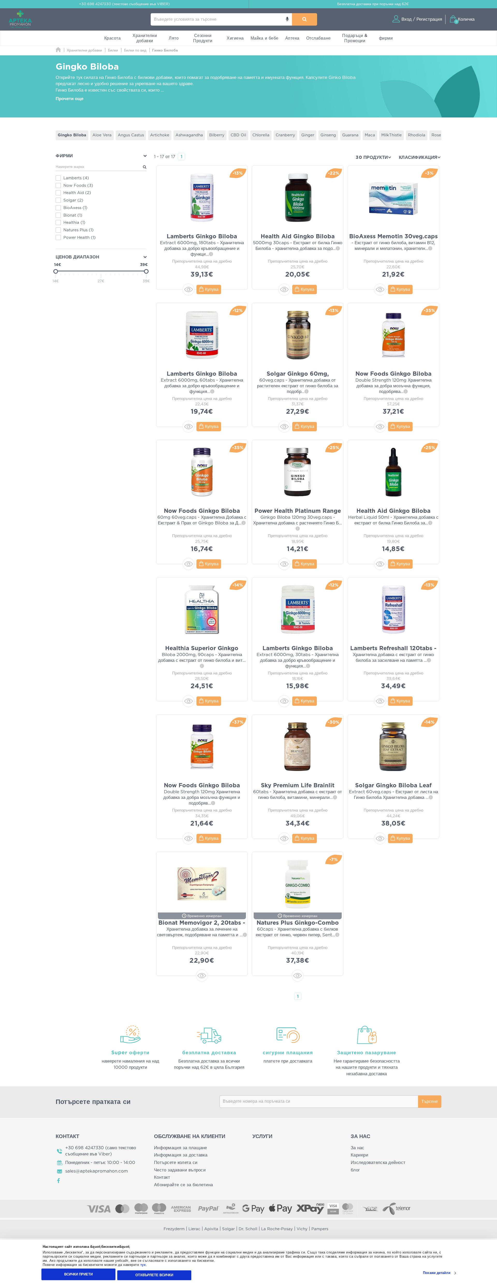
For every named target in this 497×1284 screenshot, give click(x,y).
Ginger (307, 135)
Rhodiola (416, 135)
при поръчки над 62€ (373, 4)
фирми (386, 38)
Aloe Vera (102, 135)
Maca (370, 135)
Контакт (162, 1177)
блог (355, 1170)
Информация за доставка (180, 1155)
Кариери (359, 1155)
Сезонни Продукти (202, 38)
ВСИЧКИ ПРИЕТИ (78, 1274)
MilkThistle (391, 135)
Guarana (350, 135)
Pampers (319, 1229)
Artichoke (159, 135)
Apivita (211, 1229)
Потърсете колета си (176, 1162)
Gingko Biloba (72, 135)
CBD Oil (238, 135)
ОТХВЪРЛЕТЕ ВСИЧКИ (154, 1275)
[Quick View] (188, 289)
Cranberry (285, 135)
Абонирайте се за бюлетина (183, 1185)
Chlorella (260, 135)
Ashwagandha (189, 135)
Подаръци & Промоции (354, 38)
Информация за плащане (180, 1148)
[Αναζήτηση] (304, 19)
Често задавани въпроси (180, 1170)
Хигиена (235, 38)
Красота (112, 38)
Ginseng (328, 135)
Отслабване (318, 38)
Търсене (429, 1102)
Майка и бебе (265, 38)
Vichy (302, 1229)
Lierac (194, 1229)
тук (143, 1265)
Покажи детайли (436, 1273)
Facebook (59, 1180)
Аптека (292, 38)
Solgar (228, 1229)
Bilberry (216, 135)
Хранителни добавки (145, 38)
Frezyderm (174, 1229)
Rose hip (440, 135)
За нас (357, 1148)
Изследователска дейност (378, 1162)
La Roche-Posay (277, 1229)
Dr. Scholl (248, 1229)
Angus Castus (131, 135)
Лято (174, 38)
